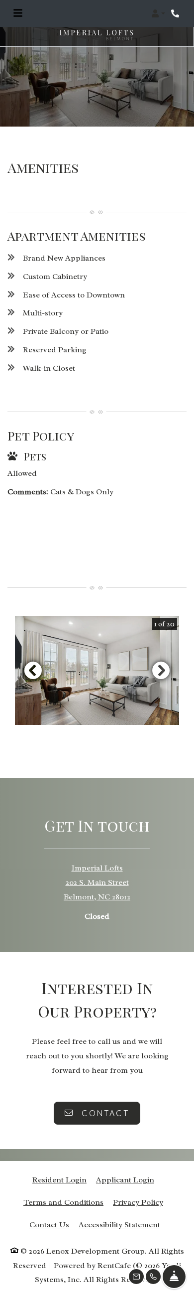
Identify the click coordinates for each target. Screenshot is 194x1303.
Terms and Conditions (63, 1202)
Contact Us (49, 1225)
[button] (158, 13)
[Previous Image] (32, 670)
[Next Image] (161, 670)
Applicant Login (125, 1179)
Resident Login (59, 1179)
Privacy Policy (138, 1202)
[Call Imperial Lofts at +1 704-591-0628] (176, 13)
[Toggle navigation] (18, 13)
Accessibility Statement (119, 1224)
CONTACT (103, 1113)
